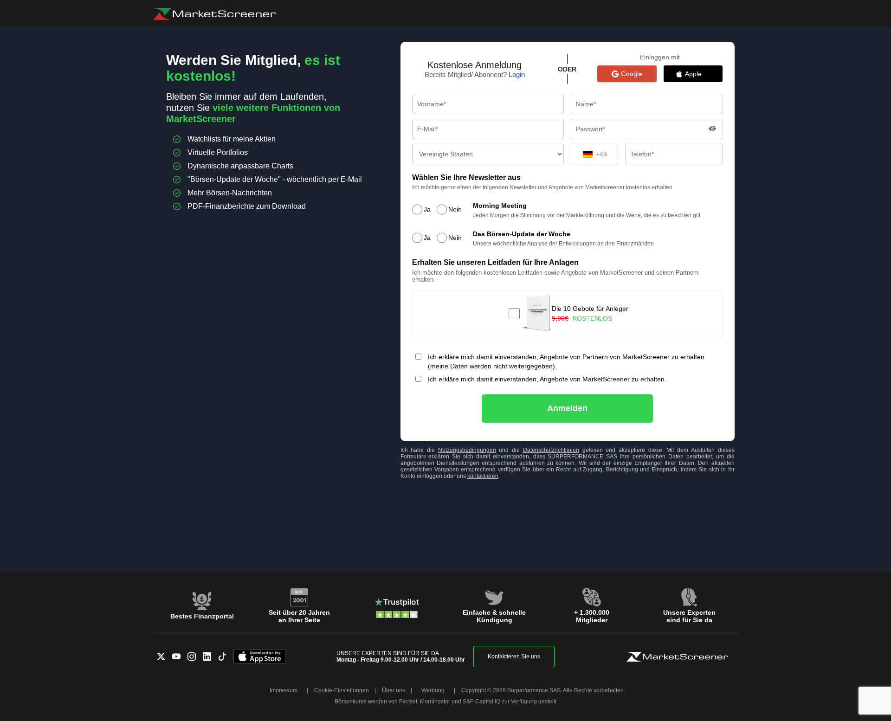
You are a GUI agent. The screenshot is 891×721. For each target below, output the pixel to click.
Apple (698, 73)
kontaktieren (482, 476)
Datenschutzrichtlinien (551, 450)
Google (631, 73)
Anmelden (567, 408)
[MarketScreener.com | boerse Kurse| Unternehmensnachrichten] (214, 14)
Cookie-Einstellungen (341, 690)
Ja (427, 209)
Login (517, 74)
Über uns (393, 690)
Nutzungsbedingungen (467, 450)
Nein (455, 209)
